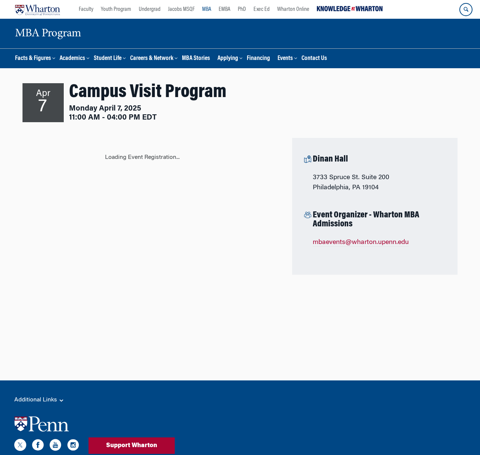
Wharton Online (293, 9)
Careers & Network (151, 58)
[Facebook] (38, 446)
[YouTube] (56, 446)
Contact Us (314, 58)
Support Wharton (131, 446)
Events (285, 58)
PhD (242, 9)
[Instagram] (73, 446)
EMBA (224, 9)
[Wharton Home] (37, 9)
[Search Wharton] (465, 9)
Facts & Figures (33, 58)
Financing (258, 58)
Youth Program (116, 9)
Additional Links (36, 400)
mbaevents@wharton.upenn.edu (361, 242)
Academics (72, 58)
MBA (206, 9)
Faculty (86, 9)
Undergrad (149, 9)
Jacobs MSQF (181, 9)
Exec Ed (262, 9)
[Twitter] (20, 446)
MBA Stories (196, 58)
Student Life (108, 58)
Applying (228, 58)
